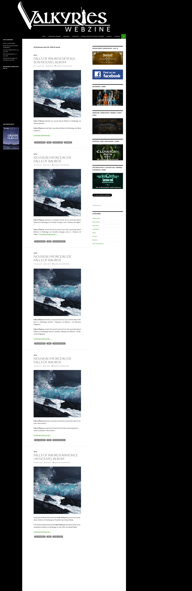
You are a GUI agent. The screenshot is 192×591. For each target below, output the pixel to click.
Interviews (66, 36)
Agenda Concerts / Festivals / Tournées (92, 36)
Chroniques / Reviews (54, 36)
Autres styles (96, 218)
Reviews (95, 240)
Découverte (96, 222)
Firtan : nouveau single (9, 43)
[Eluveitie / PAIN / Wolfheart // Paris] (107, 152)
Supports (117, 36)
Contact (109, 36)
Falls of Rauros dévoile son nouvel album (54, 60)
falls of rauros (40, 142)
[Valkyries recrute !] (11, 138)
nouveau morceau (59, 241)
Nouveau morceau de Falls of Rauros (53, 159)
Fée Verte (50, 66)
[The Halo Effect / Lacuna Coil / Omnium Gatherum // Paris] (107, 181)
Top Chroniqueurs (98, 243)
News (35, 55)
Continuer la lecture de (42, 135)
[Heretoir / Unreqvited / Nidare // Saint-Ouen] (107, 126)
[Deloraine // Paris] (107, 97)
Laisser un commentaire (64, 66)
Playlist (94, 236)
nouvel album (58, 142)
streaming (68, 142)
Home (43, 36)
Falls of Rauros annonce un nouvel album (56, 457)
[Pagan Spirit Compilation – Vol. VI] (107, 58)
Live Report (75, 36)
